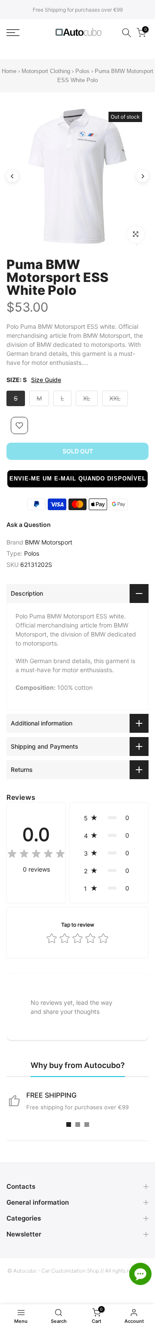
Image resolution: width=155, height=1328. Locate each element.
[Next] (142, 176)
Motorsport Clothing (46, 71)
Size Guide (46, 379)
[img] (36, 855)
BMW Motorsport (48, 542)
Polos (82, 71)
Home (9, 71)
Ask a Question (28, 524)
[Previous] (12, 176)
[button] (77, 478)
